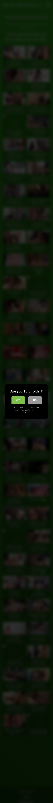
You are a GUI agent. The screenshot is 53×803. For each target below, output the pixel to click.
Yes (18, 400)
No (35, 400)
